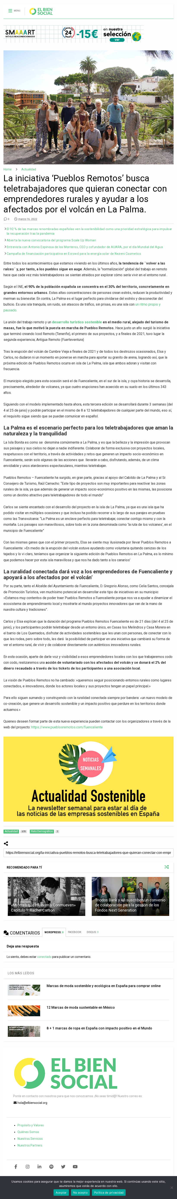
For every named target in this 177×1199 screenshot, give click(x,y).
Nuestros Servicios (30, 1138)
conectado (44, 957)
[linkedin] (39, 1166)
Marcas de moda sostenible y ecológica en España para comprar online (104, 986)
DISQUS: (93, 932)
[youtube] (75, 1166)
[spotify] (51, 1166)
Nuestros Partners (29, 1145)
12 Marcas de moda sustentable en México (81, 1007)
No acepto (80, 1192)
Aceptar (61, 1192)
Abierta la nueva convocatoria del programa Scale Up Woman (51, 240)
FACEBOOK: (75, 932)
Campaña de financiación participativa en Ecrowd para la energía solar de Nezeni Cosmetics (74, 253)
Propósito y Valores (30, 1125)
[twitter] (63, 1166)
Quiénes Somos (28, 1132)
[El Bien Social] (39, 15)
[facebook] (16, 1166)
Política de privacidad (109, 1192)
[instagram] (27, 1166)
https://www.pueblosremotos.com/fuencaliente (67, 727)
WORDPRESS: (53, 932)
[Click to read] (46, 896)
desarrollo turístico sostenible (77, 322)
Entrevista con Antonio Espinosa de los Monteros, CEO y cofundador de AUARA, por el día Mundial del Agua (85, 247)
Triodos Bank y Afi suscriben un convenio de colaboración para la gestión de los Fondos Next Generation (130, 905)
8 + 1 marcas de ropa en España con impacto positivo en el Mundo (99, 1028)
